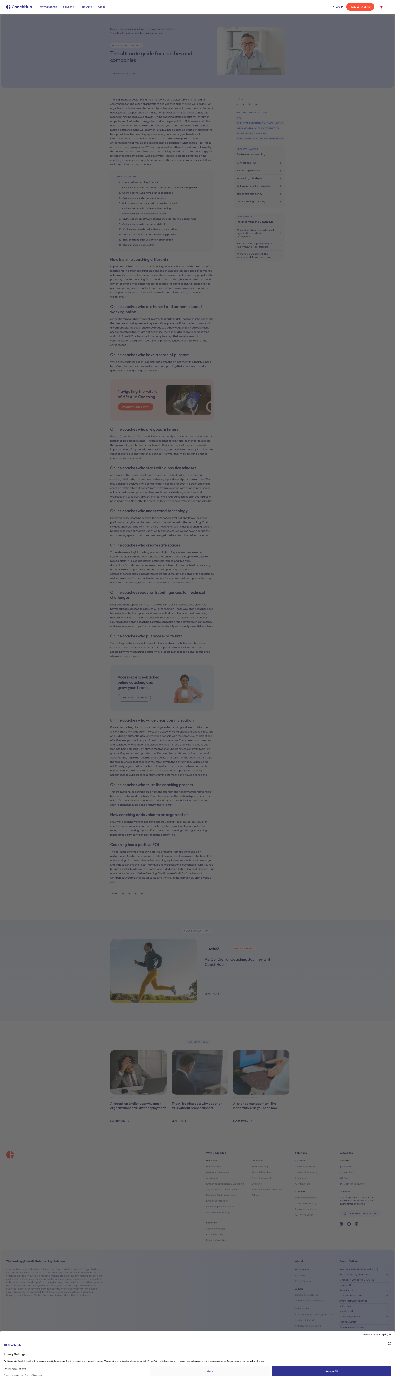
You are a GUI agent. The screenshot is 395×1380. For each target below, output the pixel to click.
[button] (48, 7)
